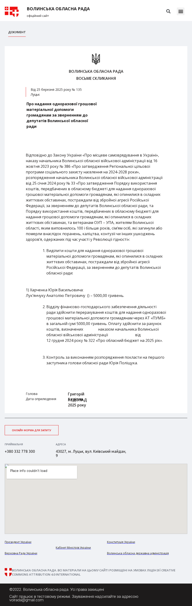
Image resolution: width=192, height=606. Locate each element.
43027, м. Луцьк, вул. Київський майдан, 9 (91, 453)
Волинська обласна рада (58, 8)
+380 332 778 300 (20, 451)
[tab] (17, 33)
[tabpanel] (96, 229)
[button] (181, 11)
